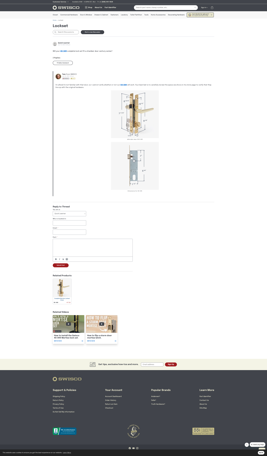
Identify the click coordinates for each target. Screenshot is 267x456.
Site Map (203, 408)
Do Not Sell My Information (63, 412)
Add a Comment (63, 63)
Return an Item (111, 404)
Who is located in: (59, 219)
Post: (55, 237)
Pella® (153, 400)
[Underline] (63, 259)
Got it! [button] (261, 452)
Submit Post (61, 265)
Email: (55, 228)
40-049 (63, 51)
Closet (55, 15)
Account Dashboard (113, 396)
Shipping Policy (59, 396)
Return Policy (58, 400)
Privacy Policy (58, 404)
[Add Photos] (67, 259)
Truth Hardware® (158, 404)
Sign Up (171, 364)
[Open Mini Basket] (212, 7)
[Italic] (59, 259)
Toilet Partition (136, 15)
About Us (203, 404)
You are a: (56, 209)
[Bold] (56, 259)
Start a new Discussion (92, 32)
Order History (110, 400)
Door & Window (86, 15)
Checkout (109, 408)
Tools (146, 15)
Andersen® (155, 396)
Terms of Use (58, 408)
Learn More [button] (67, 452)
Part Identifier (205, 396)
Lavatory (124, 15)
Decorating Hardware (176, 15)
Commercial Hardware (69, 15)
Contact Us (204, 400)
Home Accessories (158, 15)
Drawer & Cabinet (101, 15)
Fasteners (114, 15)
